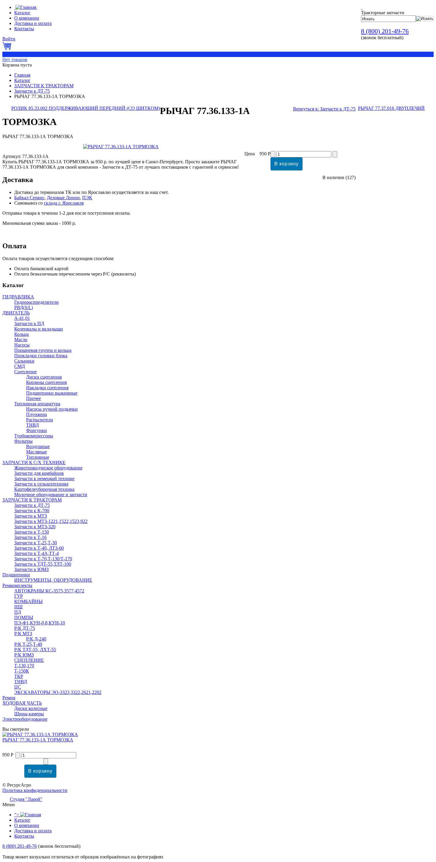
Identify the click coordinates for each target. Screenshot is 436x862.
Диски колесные (30, 708)
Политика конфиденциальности (34, 790)
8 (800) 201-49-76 (385, 31)
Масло (20, 339)
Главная (22, 74)
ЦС (17, 686)
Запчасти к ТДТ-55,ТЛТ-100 (42, 564)
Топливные (37, 457)
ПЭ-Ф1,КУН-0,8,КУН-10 (39, 622)
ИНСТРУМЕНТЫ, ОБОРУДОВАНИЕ (53, 580)
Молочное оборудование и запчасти (50, 494)
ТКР (18, 676)
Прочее (33, 398)
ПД (17, 612)
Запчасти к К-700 (31, 510)
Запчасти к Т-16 (30, 537)
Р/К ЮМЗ (24, 654)
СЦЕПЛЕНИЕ (29, 660)
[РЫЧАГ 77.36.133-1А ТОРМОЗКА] (121, 146)
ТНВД (32, 425)
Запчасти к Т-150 (31, 531)
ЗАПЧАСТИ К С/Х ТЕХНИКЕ (34, 462)
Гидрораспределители (36, 302)
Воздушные (38, 446)
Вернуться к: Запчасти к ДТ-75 (324, 108)
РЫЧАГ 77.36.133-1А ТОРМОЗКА (37, 739)
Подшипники (16, 574)
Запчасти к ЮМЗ (31, 569)
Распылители (39, 419)
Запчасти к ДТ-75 (32, 91)
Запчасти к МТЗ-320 (34, 526)
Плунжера (36, 414)
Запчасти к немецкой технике (44, 478)
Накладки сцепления (47, 387)
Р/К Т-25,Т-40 (28, 644)
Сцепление (25, 371)
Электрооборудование (24, 719)
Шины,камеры (29, 713)
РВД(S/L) (23, 307)
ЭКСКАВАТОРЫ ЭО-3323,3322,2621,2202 (57, 692)
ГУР (18, 596)
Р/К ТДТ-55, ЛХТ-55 (35, 649)
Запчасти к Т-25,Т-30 (35, 542)
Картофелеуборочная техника (44, 489)
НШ (18, 606)
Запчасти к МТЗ (30, 515)
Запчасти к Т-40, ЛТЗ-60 (39, 548)
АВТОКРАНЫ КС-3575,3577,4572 (49, 590)
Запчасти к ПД (29, 323)
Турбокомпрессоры (33, 435)
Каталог (22, 80)
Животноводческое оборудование (48, 467)
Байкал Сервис (29, 197)
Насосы (22, 344)
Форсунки (36, 430)
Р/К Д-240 (36, 638)
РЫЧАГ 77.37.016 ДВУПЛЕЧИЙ (391, 108)
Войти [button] (8, 38)
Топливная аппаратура (37, 403)
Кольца (21, 334)
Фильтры (23, 441)
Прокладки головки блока (40, 355)
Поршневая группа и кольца (42, 350)
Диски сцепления (44, 376)
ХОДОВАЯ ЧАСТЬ (22, 703)
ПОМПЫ (23, 617)
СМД (19, 366)
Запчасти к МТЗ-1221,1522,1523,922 (50, 521)
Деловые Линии (63, 197)
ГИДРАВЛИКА (18, 296)
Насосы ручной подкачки (52, 409)
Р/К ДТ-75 (24, 628)
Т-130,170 (24, 665)
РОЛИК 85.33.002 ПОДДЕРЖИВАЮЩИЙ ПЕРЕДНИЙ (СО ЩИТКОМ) (85, 108)
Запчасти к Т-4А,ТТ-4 (36, 553)
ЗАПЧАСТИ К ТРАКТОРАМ (44, 85)
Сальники (24, 360)
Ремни (8, 697)
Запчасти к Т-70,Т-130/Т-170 (43, 558)
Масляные (36, 451)
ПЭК (87, 197)
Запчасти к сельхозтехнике (41, 483)
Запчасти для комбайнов (39, 473)
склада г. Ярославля (64, 202)
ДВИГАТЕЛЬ (16, 312)
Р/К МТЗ (23, 633)
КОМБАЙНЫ (28, 601)
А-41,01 (22, 318)
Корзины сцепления (46, 382)
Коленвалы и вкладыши (38, 328)
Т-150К (21, 670)
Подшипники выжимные (51, 393)
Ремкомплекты (17, 585)
